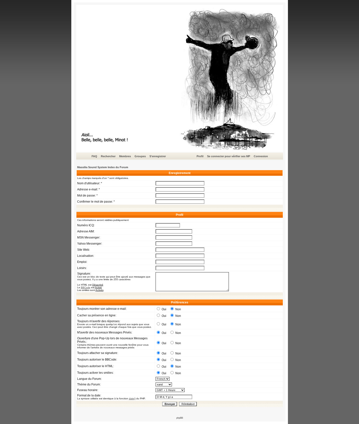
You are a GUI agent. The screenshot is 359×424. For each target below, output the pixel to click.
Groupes (140, 156)
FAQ (94, 156)
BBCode (85, 287)
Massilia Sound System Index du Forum (102, 167)
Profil (200, 156)
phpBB (179, 417)
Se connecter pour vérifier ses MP (228, 156)
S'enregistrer (157, 156)
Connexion (261, 156)
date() (132, 398)
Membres (125, 156)
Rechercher (108, 156)
